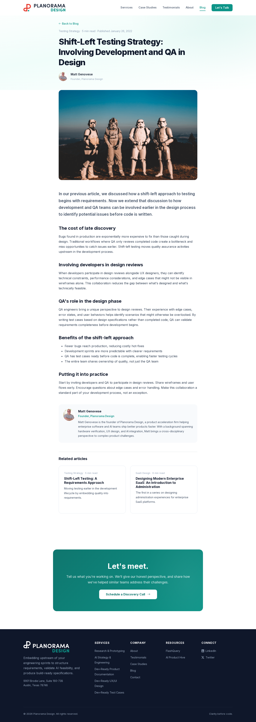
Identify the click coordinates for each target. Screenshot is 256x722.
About (190, 7)
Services (126, 7)
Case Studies (147, 7)
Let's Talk (222, 7)
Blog (203, 7)
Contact (135, 677)
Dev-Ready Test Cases (109, 692)
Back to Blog (70, 23)
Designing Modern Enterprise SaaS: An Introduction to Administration (160, 483)
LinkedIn (211, 650)
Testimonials (171, 7)
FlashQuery (173, 650)
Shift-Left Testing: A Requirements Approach (84, 481)
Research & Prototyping (110, 650)
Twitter (210, 657)
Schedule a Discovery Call (126, 594)
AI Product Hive (175, 657)
